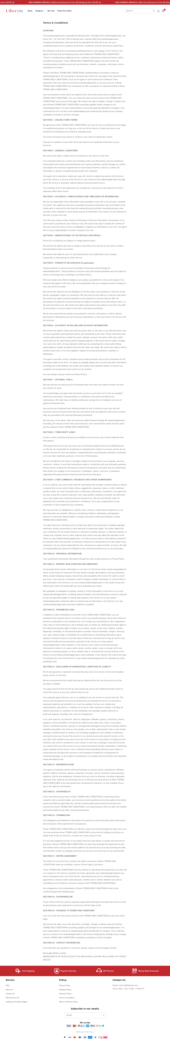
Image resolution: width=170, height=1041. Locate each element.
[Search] (153, 11)
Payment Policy (65, 994)
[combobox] (140, 11)
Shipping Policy (65, 990)
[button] (40, 10)
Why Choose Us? (12, 998)
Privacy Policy (64, 985)
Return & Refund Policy (68, 1002)
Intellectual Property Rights (16, 1002)
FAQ (7, 985)
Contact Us (10, 994)
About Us (9, 990)
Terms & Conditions (67, 998)
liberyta (91, 1032)
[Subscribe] (103, 1015)
